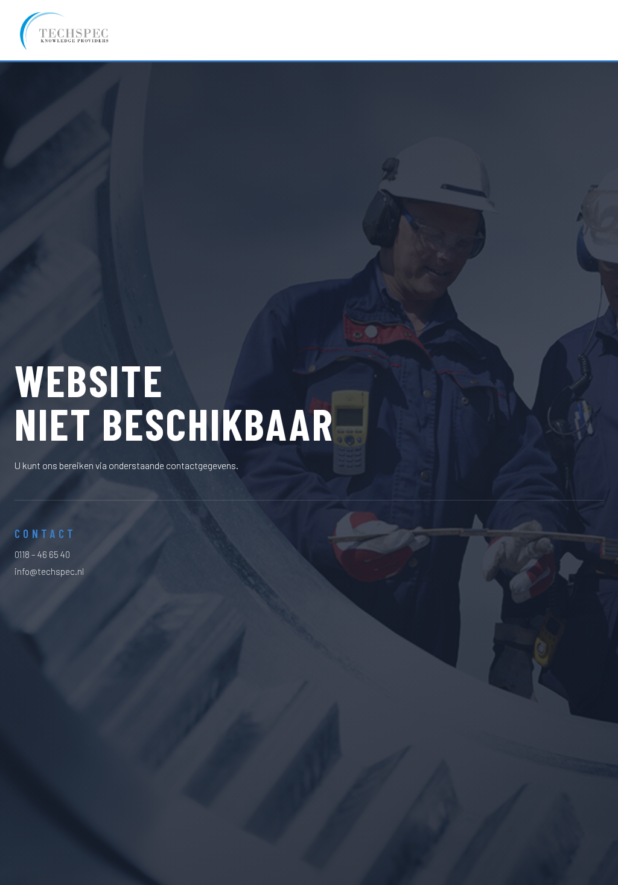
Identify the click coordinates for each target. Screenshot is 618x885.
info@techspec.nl (49, 571)
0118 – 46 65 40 (42, 554)
